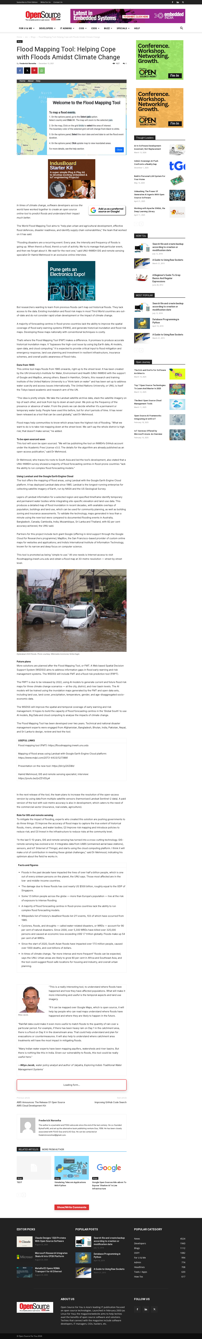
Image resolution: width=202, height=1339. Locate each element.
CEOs (94, 28)
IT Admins (66, 28)
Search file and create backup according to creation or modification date (167, 247)
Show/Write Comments (71, 1207)
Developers (46, 28)
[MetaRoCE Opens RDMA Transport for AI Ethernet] (25, 1272)
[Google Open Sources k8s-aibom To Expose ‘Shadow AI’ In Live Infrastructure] (109, 1168)
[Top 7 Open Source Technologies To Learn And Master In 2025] (177, 389)
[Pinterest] (34, 70)
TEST (19, 1182)
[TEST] (34, 1168)
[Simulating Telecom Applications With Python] (71, 1168)
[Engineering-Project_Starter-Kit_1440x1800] (71, 197)
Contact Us (57, 2)
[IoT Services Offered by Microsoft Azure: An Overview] (177, 434)
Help (137, 28)
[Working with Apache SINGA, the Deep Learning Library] (177, 212)
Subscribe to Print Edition (27, 2)
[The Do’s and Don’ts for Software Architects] (177, 374)
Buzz (107, 28)
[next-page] (24, 1195)
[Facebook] (172, 2)
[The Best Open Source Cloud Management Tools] (177, 404)
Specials (122, 28)
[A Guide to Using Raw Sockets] (142, 263)
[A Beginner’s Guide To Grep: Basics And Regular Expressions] (142, 277)
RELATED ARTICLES (28, 1149)
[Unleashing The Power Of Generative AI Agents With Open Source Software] (177, 195)
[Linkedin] (177, 2)
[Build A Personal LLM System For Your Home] (177, 180)
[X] (183, 2)
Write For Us (45, 2)
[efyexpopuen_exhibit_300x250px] (71, 303)
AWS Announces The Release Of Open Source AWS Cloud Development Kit (41, 1104)
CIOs (81, 28)
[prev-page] (19, 1195)
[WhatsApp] (42, 70)
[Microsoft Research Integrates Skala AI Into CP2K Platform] (25, 1257)
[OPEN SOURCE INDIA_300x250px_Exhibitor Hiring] (159, 126)
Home (19, 37)
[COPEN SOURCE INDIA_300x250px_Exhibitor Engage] (159, 79)
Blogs (33, 37)
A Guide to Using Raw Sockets (167, 260)
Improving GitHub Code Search (111, 1102)
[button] (181, 28)
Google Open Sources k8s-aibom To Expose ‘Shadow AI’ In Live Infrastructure (109, 1185)
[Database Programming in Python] (142, 323)
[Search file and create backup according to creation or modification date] (142, 247)
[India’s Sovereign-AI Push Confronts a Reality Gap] (177, 164)
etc (26, 37)
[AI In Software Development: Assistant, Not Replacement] (177, 149)
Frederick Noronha (28, 63)
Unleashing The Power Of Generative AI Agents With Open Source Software (149, 194)
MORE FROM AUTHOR (53, 1149)
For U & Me (25, 28)
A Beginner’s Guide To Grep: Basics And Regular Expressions (166, 278)
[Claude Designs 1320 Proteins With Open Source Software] (25, 1241)
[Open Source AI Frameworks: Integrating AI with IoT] (177, 419)
